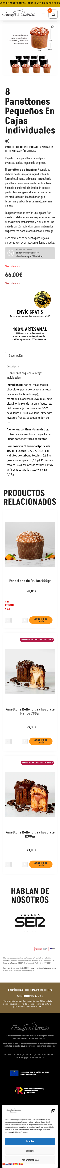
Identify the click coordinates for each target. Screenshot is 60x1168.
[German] (16, 1163)
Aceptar (30, 1141)
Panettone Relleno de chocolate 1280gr (30, 834)
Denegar (30, 1151)
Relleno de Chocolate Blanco (37, 639)
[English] (10, 1163)
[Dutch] (7, 1163)
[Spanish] (22, 1163)
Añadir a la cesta (40, 620)
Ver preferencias (30, 1160)
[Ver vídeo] (7, 141)
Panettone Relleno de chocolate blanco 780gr (30, 711)
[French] (13, 1163)
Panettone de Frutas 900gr (30, 581)
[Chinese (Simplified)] (4, 1163)
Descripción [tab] (15, 356)
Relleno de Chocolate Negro (38, 762)
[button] (53, 1111)
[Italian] (19, 1163)
